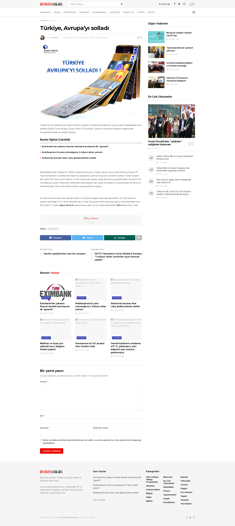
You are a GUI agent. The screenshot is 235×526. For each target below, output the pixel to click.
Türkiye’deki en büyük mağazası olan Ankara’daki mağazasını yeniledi (173, 169)
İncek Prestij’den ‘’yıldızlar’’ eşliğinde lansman (165, 143)
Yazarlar (184, 500)
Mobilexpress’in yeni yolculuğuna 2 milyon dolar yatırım (72, 152)
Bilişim (149, 493)
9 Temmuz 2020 (47, 313)
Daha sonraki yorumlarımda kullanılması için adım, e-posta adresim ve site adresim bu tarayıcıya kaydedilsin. (92, 441)
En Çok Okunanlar (168, 482)
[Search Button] (122, 4)
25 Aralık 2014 (173, 69)
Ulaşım (183, 488)
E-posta (45, 428)
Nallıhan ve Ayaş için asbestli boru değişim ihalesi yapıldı (52, 346)
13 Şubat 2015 (173, 39)
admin (55, 37)
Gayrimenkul (99, 12)
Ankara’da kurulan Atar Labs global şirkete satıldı (69, 158)
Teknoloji (128, 12)
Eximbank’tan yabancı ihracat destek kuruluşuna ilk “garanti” (75, 146)
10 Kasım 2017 (173, 54)
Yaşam (57, 12)
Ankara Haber (153, 489)
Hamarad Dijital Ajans (69, 517)
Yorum (44, 381)
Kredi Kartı (53, 229)
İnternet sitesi (100, 428)
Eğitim (151, 12)
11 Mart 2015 (172, 84)
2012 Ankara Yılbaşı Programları (152, 479)
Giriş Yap (165, 4)
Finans (166, 491)
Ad (42, 415)
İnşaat (166, 498)
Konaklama (169, 502)
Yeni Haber (186, 503)
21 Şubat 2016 (68, 37)
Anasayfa (45, 12)
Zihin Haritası (99, 500)
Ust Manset (186, 492)
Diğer (149, 497)
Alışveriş (115, 12)
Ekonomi (84, 12)
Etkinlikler (70, 12)
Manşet (184, 477)
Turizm (141, 12)
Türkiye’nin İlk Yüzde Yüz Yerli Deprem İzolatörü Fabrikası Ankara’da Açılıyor (173, 192)
